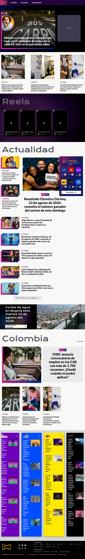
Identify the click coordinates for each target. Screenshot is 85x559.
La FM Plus (36, 546)
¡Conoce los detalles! (11, 326)
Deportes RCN (60, 544)
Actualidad (24, 2)
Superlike (42, 546)
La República (48, 546)
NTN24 (53, 546)
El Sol (75, 544)
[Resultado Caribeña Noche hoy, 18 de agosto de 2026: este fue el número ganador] (10, 287)
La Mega (70, 544)
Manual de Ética (46, 551)
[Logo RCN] (6, 547)
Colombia (14, 2)
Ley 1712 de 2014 (54, 551)
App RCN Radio (36, 2)
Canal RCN (36, 544)
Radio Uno (80, 544)
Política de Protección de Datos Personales (47, 554)
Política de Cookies (62, 554)
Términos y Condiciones (32, 554)
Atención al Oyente (37, 551)
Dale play (70, 192)
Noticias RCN (48, 544)
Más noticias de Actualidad (26, 298)
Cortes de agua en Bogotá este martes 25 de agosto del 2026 (17, 314)
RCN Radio (42, 544)
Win (58, 546)
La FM (54, 544)
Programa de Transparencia (65, 551)
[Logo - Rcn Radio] (4, 2)
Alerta (66, 544)
